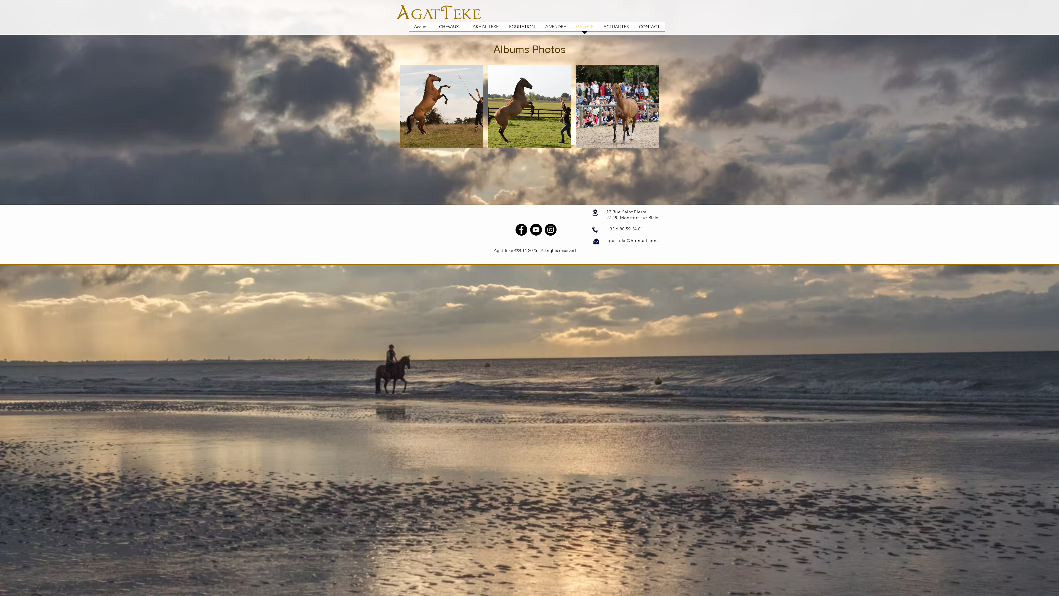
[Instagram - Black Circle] (551, 230)
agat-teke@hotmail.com (632, 240)
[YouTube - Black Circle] (536, 230)
